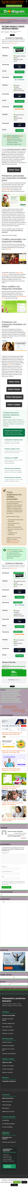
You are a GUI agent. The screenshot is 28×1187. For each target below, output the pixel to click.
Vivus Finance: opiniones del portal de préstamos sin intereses (10, 706)
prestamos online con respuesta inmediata (10, 700)
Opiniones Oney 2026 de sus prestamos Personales (11, 787)
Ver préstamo (20, 71)
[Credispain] (14, 12)
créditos (11, 364)
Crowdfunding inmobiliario (8, 1123)
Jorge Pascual (6, 31)
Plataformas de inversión (8, 1111)
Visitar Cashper (14, 405)
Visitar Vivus (14, 170)
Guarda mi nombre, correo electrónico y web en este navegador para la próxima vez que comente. (13, 883)
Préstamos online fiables (8, 1015)
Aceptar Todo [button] (17, 1182)
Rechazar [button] (24, 1182)
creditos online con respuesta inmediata (10, 693)
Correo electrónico (7, 871)
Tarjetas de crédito (7, 1062)
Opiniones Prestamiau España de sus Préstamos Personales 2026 (14, 751)
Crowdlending (5, 1120)
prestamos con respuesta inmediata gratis (10, 698)
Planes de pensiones (7, 1101)
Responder (23, 838)
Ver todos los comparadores (7, 1166)
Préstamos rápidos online (8, 1023)
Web (3, 876)
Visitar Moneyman (14, 397)
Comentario (5, 852)
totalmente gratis (6, 189)
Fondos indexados (6, 1105)
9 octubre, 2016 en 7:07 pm (20, 833)
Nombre (4, 866)
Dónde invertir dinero (7, 1098)
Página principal (5, 19)
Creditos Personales (16, 31)
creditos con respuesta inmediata (14, 689)
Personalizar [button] (14, 1184)
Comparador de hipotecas (9, 1081)
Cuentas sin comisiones (8, 1065)
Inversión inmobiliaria (7, 1127)
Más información (13, 43)
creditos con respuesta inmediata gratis (10, 691)
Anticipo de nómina (6, 1042)
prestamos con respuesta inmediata (9, 696)
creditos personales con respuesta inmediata (11, 695)
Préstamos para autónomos (9, 1053)
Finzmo (9, 249)
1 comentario (6, 32)
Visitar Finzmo (14, 389)
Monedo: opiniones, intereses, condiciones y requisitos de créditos (18, 710)
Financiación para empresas (6, 1138)
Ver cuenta (20, 130)
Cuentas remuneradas (7, 1069)
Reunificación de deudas (8, 1045)
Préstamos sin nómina (7, 1033)
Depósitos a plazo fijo (7, 1072)
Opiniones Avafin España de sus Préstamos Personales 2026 (12, 733)
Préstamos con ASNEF (8, 1030)
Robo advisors (5, 1108)
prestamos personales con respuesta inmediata (11, 702)
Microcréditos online (7, 1026)
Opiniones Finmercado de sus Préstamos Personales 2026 (11, 769)
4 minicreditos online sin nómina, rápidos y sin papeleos (13, 803)
